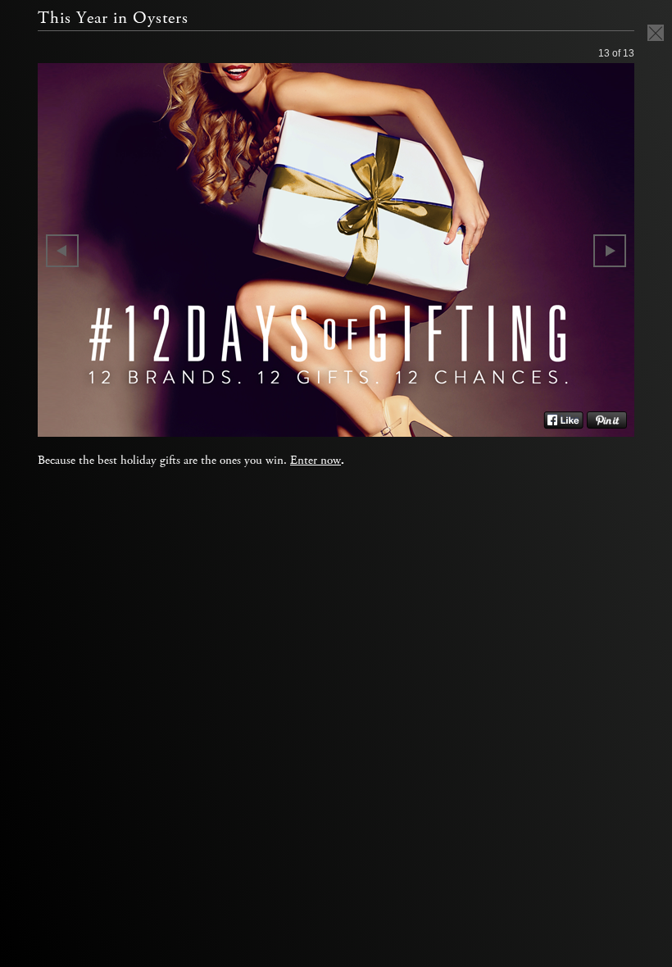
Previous (62, 251)
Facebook (563, 420)
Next (609, 251)
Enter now (315, 460)
